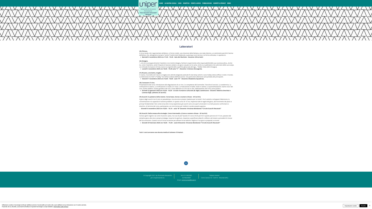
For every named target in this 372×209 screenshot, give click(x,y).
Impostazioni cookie (351, 206)
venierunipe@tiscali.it (189, 180)
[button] (170, 3)
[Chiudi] (370, 205)
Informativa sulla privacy (60, 207)
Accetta (363, 206)
